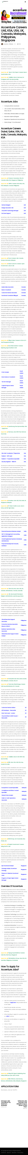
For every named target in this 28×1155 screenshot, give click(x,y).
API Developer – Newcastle (9, 710)
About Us (9, 1152)
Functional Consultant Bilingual (10, 295)
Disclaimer (14, 1152)
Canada (23, 287)
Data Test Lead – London (8, 713)
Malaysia (24, 787)
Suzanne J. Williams (8, 44)
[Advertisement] (14, 1130)
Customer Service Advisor (8, 707)
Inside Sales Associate (7, 287)
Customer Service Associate (9, 292)
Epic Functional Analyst (8, 865)
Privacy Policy (20, 1152)
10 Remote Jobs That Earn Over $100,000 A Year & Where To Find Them (22, 1104)
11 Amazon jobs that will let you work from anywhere (6, 1104)
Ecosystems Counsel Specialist (10, 787)
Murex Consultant (6, 290)
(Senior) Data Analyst (7, 795)
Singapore (23, 865)
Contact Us (3, 1152)
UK (25, 707)
